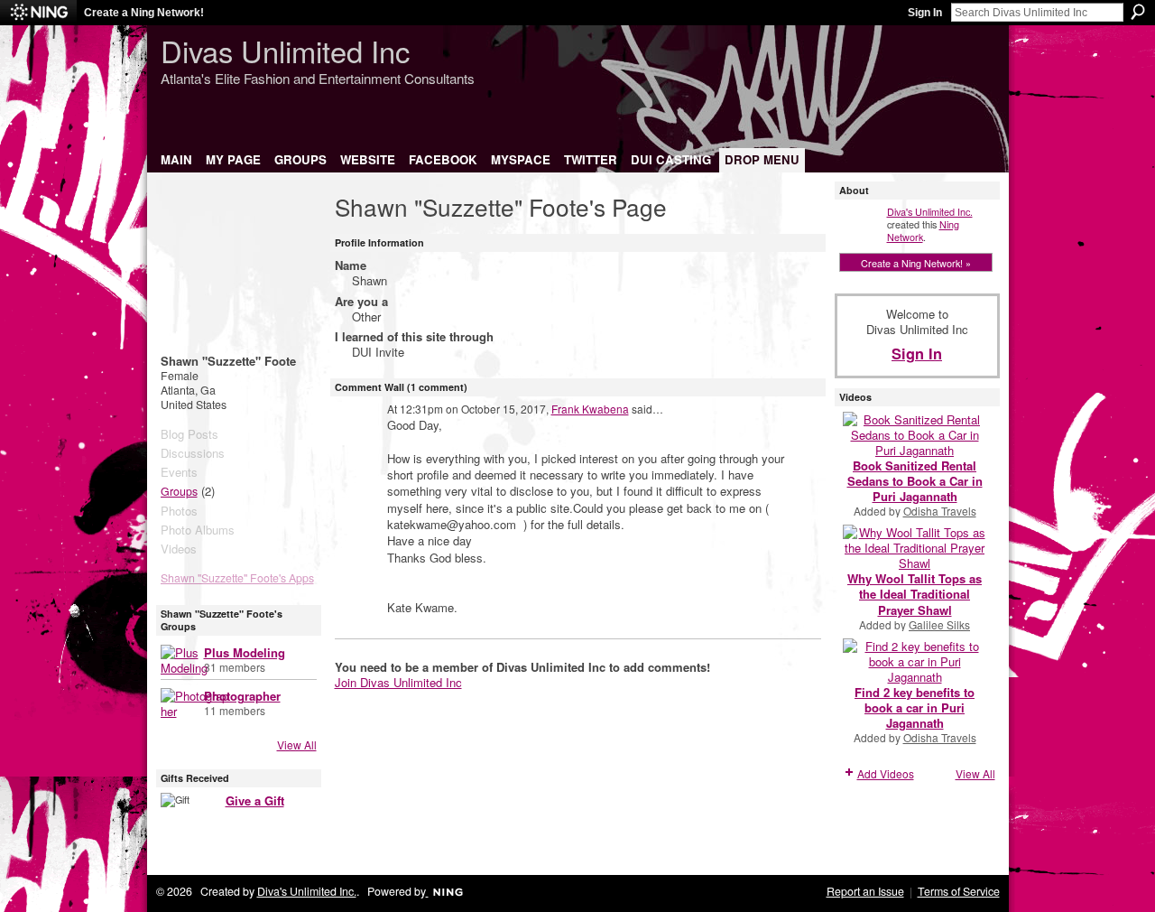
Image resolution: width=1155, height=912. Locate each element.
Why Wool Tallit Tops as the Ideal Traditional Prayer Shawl (914, 594)
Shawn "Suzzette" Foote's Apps (237, 578)
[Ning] (38, 12)
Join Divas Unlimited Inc (398, 682)
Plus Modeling (244, 652)
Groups (179, 491)
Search (1138, 12)
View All (297, 744)
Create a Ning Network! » (916, 263)
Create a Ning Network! (144, 12)
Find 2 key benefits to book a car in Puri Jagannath (915, 707)
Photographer (242, 695)
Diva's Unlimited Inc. (930, 211)
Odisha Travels (939, 510)
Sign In (925, 12)
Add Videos (885, 773)
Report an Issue (865, 891)
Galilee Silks (939, 624)
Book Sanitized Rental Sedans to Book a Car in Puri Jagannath (915, 481)
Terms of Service (959, 891)
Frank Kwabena (590, 408)
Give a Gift (255, 800)
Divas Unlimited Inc (285, 50)
